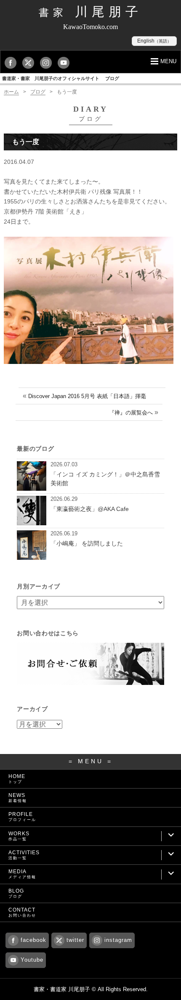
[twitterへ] (30, 62)
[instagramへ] (48, 62)
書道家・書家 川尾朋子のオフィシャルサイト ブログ (60, 78)
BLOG (16, 893)
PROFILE (22, 816)
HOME (16, 778)
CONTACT (22, 912)
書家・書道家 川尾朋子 (62, 989)
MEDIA (22, 874)
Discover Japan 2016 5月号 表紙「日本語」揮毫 (87, 396)
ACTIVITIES (24, 855)
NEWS (17, 797)
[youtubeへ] (66, 62)
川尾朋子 (90, 12)
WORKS (18, 836)
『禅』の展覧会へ (131, 412)
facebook (33, 940)
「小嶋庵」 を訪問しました (87, 543)
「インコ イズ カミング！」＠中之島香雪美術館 (105, 479)
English (154, 41)
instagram (118, 940)
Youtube (32, 960)
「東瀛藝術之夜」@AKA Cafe (90, 508)
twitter (75, 940)
